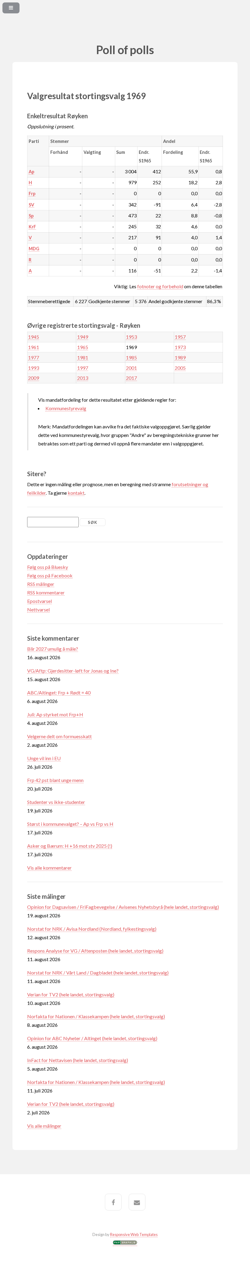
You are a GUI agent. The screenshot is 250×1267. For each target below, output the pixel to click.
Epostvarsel (39, 601)
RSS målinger (40, 584)
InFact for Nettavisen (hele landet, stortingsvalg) (77, 1060)
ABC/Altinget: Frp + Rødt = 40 (59, 692)
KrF (32, 226)
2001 (131, 368)
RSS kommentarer (46, 592)
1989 (180, 357)
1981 (82, 357)
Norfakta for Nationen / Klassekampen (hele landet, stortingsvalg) (96, 1016)
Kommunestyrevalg (65, 408)
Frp (32, 193)
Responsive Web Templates (134, 1234)
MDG (34, 248)
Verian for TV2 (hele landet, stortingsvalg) (70, 994)
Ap (31, 171)
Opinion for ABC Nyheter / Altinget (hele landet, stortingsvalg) (92, 1038)
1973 (180, 347)
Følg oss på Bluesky (47, 567)
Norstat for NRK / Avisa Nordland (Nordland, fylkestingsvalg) (91, 929)
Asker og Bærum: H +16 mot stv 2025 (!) (69, 846)
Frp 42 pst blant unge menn (55, 780)
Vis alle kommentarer (49, 868)
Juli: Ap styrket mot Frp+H (55, 714)
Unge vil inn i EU (44, 758)
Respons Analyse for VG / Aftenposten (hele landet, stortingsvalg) (95, 951)
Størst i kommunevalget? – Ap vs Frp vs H (70, 824)
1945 (33, 337)
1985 (131, 357)
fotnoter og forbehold (160, 286)
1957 (180, 337)
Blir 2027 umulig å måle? (52, 649)
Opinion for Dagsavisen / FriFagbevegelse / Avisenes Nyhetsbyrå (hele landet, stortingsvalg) (123, 907)
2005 (180, 368)
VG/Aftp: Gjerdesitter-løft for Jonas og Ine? (73, 670)
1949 (82, 337)
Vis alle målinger (44, 1126)
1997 (82, 368)
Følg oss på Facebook (50, 575)
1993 (33, 368)
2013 (82, 378)
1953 (131, 337)
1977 (33, 357)
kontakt (76, 493)
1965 (82, 347)
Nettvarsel (38, 609)
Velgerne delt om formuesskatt (59, 736)
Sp (31, 215)
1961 (33, 347)
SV (31, 204)
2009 (33, 378)
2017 (131, 378)
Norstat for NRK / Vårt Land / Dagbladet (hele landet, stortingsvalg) (98, 972)
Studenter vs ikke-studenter (56, 802)
